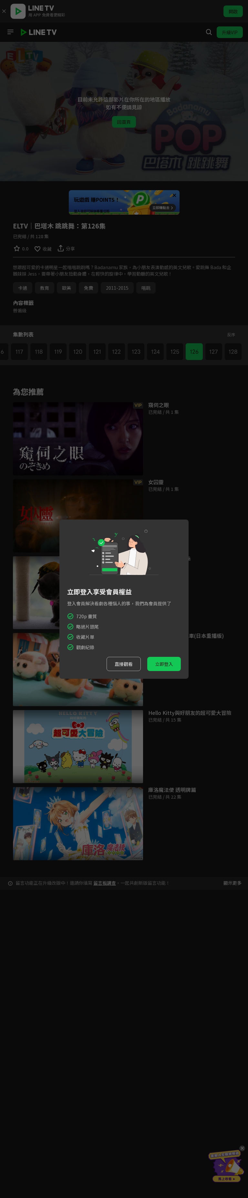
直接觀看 (124, 664)
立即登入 (164, 664)
